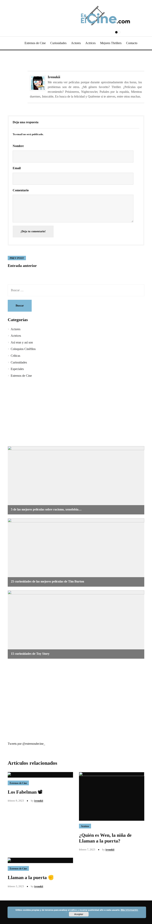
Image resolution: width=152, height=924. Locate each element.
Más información (129, 909)
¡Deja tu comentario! (33, 231)
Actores (76, 43)
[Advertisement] (76, 412)
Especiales (17, 369)
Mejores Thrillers (111, 43)
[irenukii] (38, 83)
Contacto (131, 43)
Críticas (15, 355)
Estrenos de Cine (35, 43)
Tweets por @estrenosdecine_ (26, 743)
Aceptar (78, 914)
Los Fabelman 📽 (25, 792)
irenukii (54, 77)
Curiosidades (58, 43)
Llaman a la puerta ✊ (31, 877)
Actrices (90, 43)
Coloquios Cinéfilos (23, 349)
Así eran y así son (22, 342)
